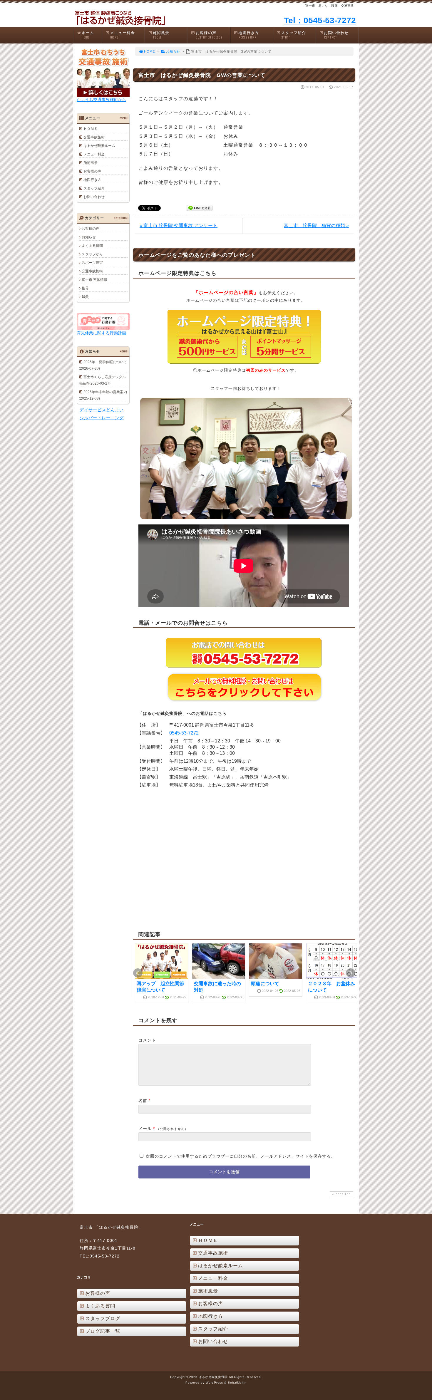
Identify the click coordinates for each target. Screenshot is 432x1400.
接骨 (85, 288)
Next (350, 973)
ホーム (88, 35)
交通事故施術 (94, 137)
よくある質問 (92, 246)
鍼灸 (85, 297)
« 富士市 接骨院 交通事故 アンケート (178, 225)
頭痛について (265, 983)
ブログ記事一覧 (102, 1331)
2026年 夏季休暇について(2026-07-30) (103, 365)
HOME (149, 51)
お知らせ (173, 51)
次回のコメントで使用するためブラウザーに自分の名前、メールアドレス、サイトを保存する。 (240, 1156)
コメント (147, 1040)
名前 (142, 1100)
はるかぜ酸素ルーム (99, 146)
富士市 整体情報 (94, 280)
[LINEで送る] (199, 207)
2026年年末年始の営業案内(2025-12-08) (103, 395)
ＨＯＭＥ (90, 129)
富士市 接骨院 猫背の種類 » (316, 225)
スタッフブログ (102, 1318)
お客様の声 (209, 35)
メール (145, 1128)
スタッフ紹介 (293, 35)
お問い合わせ (336, 35)
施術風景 (161, 35)
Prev (138, 973)
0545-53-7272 (184, 732)
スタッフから (92, 254)
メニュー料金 (122, 35)
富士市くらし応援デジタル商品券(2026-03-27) (102, 380)
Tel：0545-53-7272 (320, 20)
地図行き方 (248, 35)
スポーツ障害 (92, 263)
